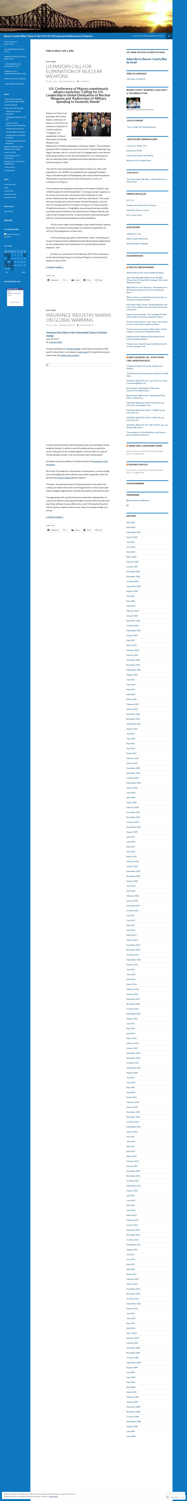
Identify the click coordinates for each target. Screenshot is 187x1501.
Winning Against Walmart (137, 243)
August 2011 (132, 1249)
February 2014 (132, 1102)
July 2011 (130, 1254)
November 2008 (133, 1412)
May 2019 (130, 846)
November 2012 (133, 1176)
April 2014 (130, 1092)
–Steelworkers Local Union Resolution (12, 65)
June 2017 (130, 920)
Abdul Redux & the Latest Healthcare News (145, 272)
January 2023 (132, 655)
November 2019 (133, 817)
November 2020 (133, 773)
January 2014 (132, 1107)
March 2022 (131, 699)
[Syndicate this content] (127, 267)
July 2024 (130, 596)
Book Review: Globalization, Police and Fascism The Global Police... (142, 389)
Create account (9, 184)
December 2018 (133, 871)
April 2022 (130, 694)
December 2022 (133, 660)
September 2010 (133, 1303)
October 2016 (132, 955)
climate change (73, 348)
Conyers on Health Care (136, 146)
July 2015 (130, 1023)
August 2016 (132, 964)
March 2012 (131, 1215)
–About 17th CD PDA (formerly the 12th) (148, 36)
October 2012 (132, 1181)
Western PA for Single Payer (138, 160)
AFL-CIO (130, 200)
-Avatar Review (9, 167)
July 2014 (130, 1077)
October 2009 (132, 1357)
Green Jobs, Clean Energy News (145, 446)
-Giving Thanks (9, 170)
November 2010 (133, 1294)
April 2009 (130, 1387)
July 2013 (130, 1136)
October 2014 (132, 1063)
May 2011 (130, 1264)
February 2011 (132, 1279)
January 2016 (132, 994)
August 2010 (132, 1308)
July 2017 (130, 915)
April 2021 (130, 748)
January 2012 (132, 1225)
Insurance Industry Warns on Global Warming (78, 317)
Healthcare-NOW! (134, 150)
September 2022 (133, 670)
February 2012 (132, 1220)
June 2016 (130, 974)
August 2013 (132, 1131)
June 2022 (130, 684)
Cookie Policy (53, 1496)
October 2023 (132, 625)
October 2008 (132, 1416)
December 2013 (133, 1112)
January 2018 (132, 901)
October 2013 (132, 1122)
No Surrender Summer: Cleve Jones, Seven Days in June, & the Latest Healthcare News (147, 323)
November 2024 (133, 576)
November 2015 (133, 1004)
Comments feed (10, 194)
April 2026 (130, 527)
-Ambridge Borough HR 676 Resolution (15, 58)
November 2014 (133, 1058)
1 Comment (84, 81)
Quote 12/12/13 (10, 152)
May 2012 (130, 1205)
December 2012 (133, 1171)
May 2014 (130, 1087)
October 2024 (132, 581)
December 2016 (133, 945)
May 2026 (130, 522)
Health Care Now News (141, 267)
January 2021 (132, 763)
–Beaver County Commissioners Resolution (15, 72)
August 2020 (132, 788)
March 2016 (131, 984)
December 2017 (133, 905)
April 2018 (130, 891)
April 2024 (130, 606)
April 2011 (130, 1269)
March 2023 (131, 645)
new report (84, 352)
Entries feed (8, 191)
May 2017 (130, 925)
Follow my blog (15, 302)
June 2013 (130, 1141)
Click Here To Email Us (136, 79)
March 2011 (131, 1274)
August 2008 (132, 1426)
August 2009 (132, 1367)
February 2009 (132, 1397)
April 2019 (130, 851)
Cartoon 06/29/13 (10, 105)
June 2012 (130, 1200)
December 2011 (133, 1230)
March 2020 (131, 802)
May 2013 (130, 1146)
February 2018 (132, 896)
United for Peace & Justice (137, 210)
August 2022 (132, 675)
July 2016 (130, 969)
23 (9, 265)
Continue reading (55, 267)
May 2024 (130, 601)
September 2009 (133, 1362)
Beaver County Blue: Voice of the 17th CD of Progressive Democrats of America (48, 36)
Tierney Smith (55, 342)
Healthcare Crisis (133, 234)
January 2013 (132, 1166)
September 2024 (133, 586)
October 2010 (132, 1299)
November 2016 (133, 950)
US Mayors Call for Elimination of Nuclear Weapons (74, 71)
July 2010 (130, 1313)
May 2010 (130, 1323)
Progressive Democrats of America (141, 205)
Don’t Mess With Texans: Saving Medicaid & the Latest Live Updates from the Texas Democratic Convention (146, 307)
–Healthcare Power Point (14, 84)
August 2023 (132, 635)
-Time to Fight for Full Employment (141, 127)
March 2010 (131, 1333)
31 (12, 269)
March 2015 (131, 1038)
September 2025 (133, 532)
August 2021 (132, 729)
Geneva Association (70, 355)
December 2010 (133, 1289)
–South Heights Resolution (10, 43)
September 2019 (133, 827)
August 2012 (132, 1190)
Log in (6, 188)
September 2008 (133, 1421)
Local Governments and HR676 (139, 155)
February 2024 (132, 611)
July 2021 (130, 733)
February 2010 (132, 1338)
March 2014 (131, 1097)
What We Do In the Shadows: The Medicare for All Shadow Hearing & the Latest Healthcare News (146, 289)
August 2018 (132, 881)
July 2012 (130, 1195)
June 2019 (130, 842)
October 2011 (132, 1240)
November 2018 (133, 876)
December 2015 (133, 999)
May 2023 (130, 640)
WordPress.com (10, 197)
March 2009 (131, 1392)
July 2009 (130, 1372)
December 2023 (133, 620)
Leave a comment (86, 325)
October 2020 (132, 778)
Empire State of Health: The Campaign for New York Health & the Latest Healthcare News (146, 315)
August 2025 (132, 537)
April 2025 (130, 552)
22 (6, 265)
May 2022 (130, 689)
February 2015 (132, 1043)
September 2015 (133, 1014)
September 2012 (133, 1186)
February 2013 (132, 1161)
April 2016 (130, 979)
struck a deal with (66, 477)
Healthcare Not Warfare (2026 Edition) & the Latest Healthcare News (145, 337)
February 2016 (132, 989)
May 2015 (130, 1028)
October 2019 (132, 822)
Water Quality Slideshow (137, 238)
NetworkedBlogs (12, 289)
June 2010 (130, 1318)
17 (12, 262)
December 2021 (133, 714)
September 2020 (133, 783)
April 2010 (130, 1328)
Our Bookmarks (135, 483)
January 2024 (132, 616)
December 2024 (133, 571)
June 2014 (130, 1082)
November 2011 (133, 1235)
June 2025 (130, 547)
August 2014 (132, 1072)
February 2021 (132, 758)
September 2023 (133, 630)
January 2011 (132, 1284)
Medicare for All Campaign (15, 79)
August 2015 (132, 1018)
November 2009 (133, 1353)
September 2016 (133, 959)
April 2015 (130, 1033)
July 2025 (130, 542)
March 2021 (131, 753)
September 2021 (133, 724)
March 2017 (131, 935)
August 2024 (132, 591)
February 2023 (132, 650)
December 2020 (133, 768)
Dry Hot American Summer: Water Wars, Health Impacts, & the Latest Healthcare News (146, 330)
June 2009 (130, 1377)
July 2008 (130, 1431)
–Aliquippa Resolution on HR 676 (14, 50)
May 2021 (130, 743)
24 (12, 265)
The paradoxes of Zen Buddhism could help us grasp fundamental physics (146, 433)
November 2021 (133, 719)
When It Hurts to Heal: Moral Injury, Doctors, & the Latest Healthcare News (146, 298)
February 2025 (132, 562)
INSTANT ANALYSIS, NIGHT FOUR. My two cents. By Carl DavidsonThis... (145, 404)
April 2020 (130, 797)
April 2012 (130, 1210)
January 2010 (132, 1343)
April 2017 (130, 930)
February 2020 (132, 807)
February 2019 (132, 861)
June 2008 (130, 1436)
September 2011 (133, 1244)
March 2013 (131, 1156)
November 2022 (133, 665)
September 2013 (133, 1127)
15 (6, 262)
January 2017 (132, 940)
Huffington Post (138, 464)
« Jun (6, 272)
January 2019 (132, 866)
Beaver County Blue (14, 293)
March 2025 (131, 557)
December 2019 (133, 812)
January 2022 (132, 709)
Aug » (24, 272)
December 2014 (133, 1053)
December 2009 (133, 1348)
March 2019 (131, 856)
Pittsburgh (11, 297)
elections (51, 62)
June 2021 (130, 738)
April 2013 (130, 1151)
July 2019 (130, 837)
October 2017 (132, 910)
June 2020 (130, 792)
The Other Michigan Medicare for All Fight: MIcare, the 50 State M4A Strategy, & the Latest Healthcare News (147, 280)
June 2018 (130, 886)
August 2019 (132, 832)
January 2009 (132, 1402)
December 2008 (133, 1407)
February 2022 (132, 704)
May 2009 (130, 1382)
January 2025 (132, 566)
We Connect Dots (134, 215)
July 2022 (130, 679)
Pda (14, 298)
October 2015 (132, 1009)
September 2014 (133, 1068)
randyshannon (68, 81)
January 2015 (132, 1048)
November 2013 (133, 1117)
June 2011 (130, 1259)
